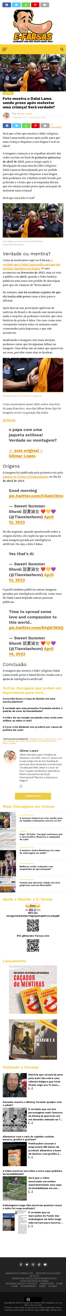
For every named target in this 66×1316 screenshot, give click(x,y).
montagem (42, 741)
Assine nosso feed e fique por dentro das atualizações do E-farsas (34, 1279)
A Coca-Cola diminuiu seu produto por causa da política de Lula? (32, 728)
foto (59, 739)
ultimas (52, 1286)
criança (33, 739)
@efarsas (9, 420)
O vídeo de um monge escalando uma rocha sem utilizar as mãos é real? (32, 719)
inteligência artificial (14, 741)
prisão (13, 743)
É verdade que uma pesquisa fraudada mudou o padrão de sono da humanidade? (32, 710)
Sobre (42, 1286)
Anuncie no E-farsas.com (19, 1273)
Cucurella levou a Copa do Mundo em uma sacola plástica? (29, 700)
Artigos (34, 1276)
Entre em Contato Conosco (21, 1283)
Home (60, 1283)
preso (6, 743)
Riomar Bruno (28, 1286)
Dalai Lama (43, 739)
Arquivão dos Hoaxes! (48, 1273)
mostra (52, 741)
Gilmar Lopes (24, 113)
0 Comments (56, 126)
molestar (31, 741)
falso (53, 739)
